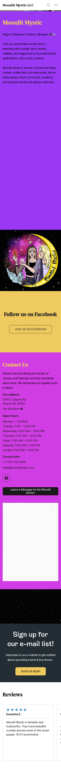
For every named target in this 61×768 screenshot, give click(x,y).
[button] (18, 5)
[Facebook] (6, 478)
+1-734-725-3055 (14, 462)
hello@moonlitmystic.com (18, 467)
